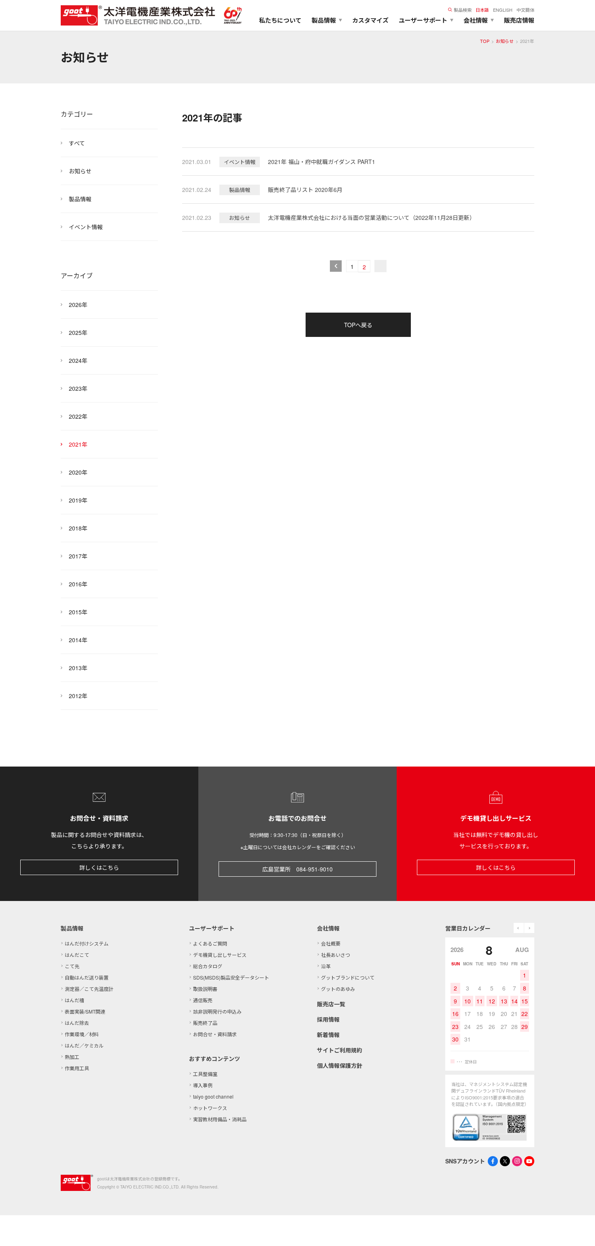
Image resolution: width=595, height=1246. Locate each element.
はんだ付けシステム (86, 943)
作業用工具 (77, 1068)
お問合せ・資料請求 (215, 1034)
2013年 (78, 668)
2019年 (78, 500)
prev (519, 928)
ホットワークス (210, 1107)
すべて (77, 143)
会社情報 (328, 928)
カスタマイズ (370, 20)
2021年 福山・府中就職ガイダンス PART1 (321, 162)
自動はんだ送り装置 (86, 977)
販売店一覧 (331, 1004)
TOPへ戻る (358, 325)
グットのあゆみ (338, 988)
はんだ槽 (74, 1000)
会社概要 (330, 943)
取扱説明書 (205, 988)
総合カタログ (207, 966)
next (529, 928)
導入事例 (202, 1085)
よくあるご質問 (210, 943)
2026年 (78, 304)
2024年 (78, 360)
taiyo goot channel (213, 1096)
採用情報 (328, 1019)
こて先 (72, 966)
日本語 (482, 9)
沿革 (326, 966)
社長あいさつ (335, 954)
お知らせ (505, 41)
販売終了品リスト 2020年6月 (305, 189)
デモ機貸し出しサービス (219, 954)
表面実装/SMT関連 (85, 1011)
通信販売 (202, 1000)
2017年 (78, 556)
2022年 (78, 416)
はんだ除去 (77, 1022)
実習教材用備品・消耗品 (219, 1119)
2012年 (78, 696)
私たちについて (280, 20)
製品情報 (80, 199)
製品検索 (463, 9)
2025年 (78, 332)
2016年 (78, 584)
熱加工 (72, 1056)
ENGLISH (502, 9)
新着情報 (328, 1035)
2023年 (78, 388)
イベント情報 (86, 227)
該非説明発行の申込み (217, 1011)
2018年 (78, 528)
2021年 (78, 444)
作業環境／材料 (82, 1034)
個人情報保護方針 (339, 1065)
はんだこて (77, 954)
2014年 (78, 640)
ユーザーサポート (211, 928)
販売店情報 (519, 20)
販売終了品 (205, 1022)
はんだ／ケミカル (84, 1045)
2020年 (78, 472)
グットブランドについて (347, 977)
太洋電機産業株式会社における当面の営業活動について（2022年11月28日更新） (371, 217)
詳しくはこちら (99, 867)
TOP (484, 41)
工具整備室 (205, 1073)
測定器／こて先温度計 (89, 988)
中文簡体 (525, 9)
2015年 (78, 612)
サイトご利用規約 (339, 1050)
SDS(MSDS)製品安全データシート (231, 977)
